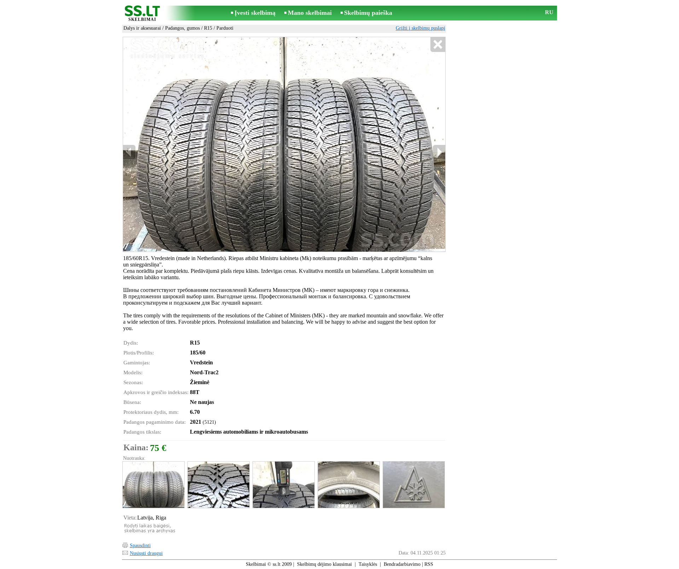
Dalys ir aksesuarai (142, 28)
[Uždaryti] (437, 44)
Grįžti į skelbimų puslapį (420, 28)
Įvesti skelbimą (254, 12)
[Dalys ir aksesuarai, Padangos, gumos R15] (153, 484)
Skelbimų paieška (368, 12)
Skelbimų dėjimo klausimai (324, 564)
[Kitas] (439, 152)
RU (549, 12)
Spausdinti (140, 545)
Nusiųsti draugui (146, 553)
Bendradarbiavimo (402, 564)
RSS (428, 564)
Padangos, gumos (182, 28)
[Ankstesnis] (129, 152)
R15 (208, 28)
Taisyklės (368, 564)
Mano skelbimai (310, 12)
